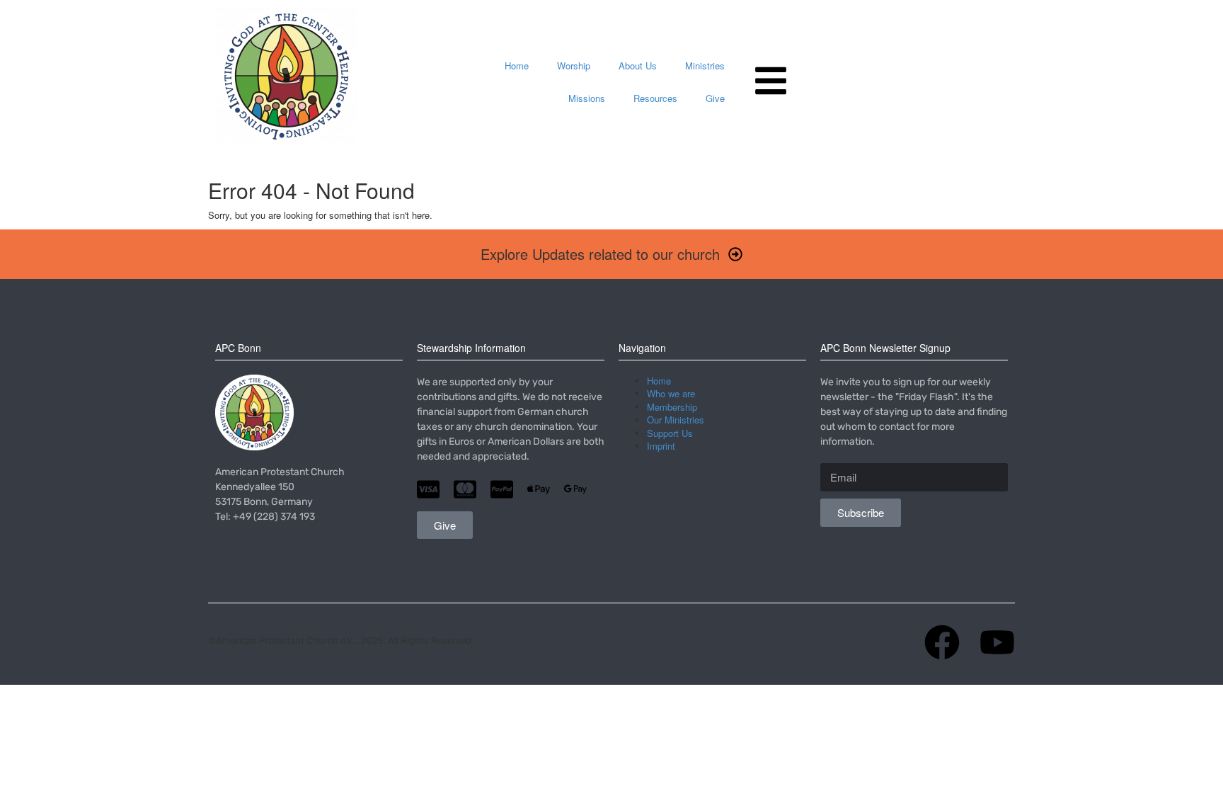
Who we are (671, 393)
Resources (655, 98)
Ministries (705, 65)
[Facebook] (942, 642)
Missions (586, 98)
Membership (672, 407)
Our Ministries (675, 419)
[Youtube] (997, 642)
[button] (611, 254)
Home (517, 65)
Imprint (661, 446)
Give (715, 98)
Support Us (670, 433)
